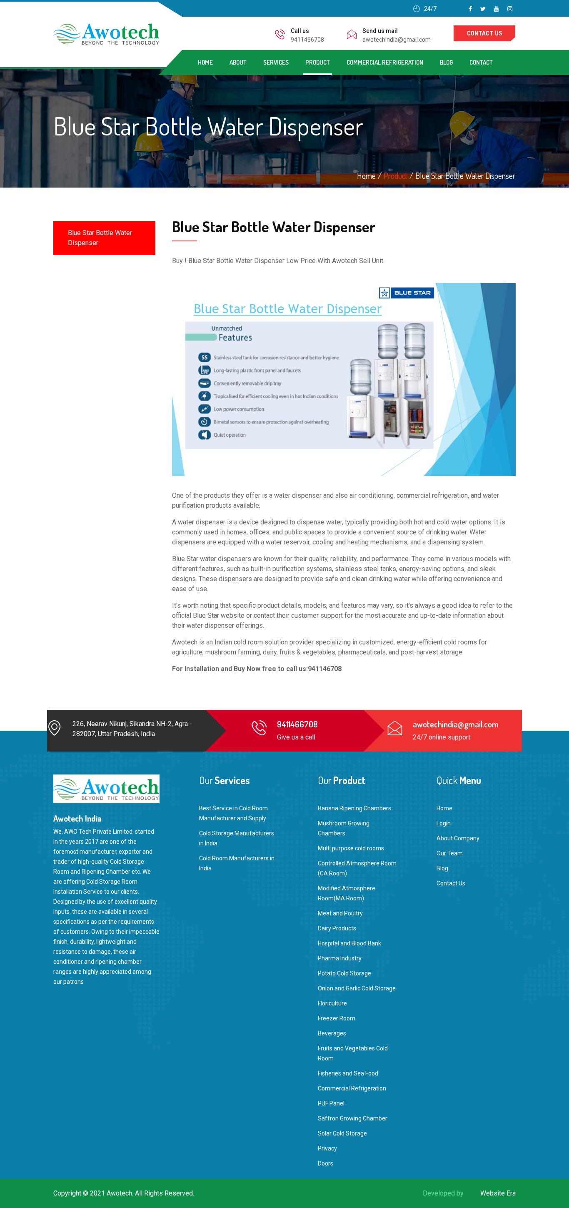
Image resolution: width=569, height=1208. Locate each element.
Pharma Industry (340, 958)
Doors (325, 1163)
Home (205, 62)
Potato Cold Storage (344, 973)
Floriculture (332, 1003)
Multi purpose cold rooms (351, 848)
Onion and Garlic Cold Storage (357, 988)
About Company (458, 838)
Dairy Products (337, 928)
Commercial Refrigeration (385, 62)
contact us (484, 33)
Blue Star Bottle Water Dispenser (100, 238)
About (238, 62)
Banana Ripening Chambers (354, 808)
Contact (481, 62)
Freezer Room (336, 1018)
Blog (446, 62)
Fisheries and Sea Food (348, 1073)
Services (276, 62)
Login (444, 823)
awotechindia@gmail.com (396, 39)
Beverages (332, 1033)
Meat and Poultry (340, 913)
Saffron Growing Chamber (352, 1118)
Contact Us (451, 883)
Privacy (327, 1148)
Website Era (498, 1193)
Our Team (450, 853)
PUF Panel (331, 1103)
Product (317, 62)
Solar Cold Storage (342, 1133)
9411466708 (307, 39)
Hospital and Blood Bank (349, 943)
